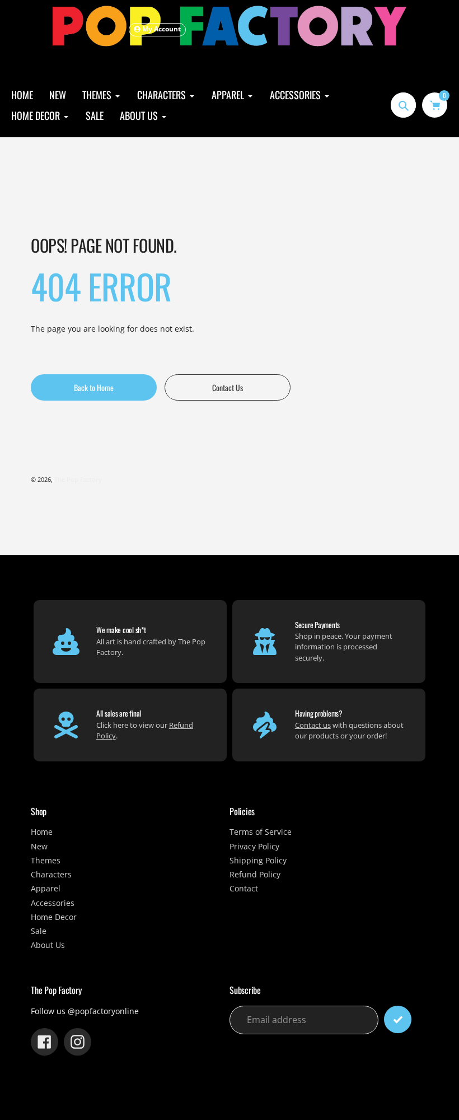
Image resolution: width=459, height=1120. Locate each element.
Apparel (45, 889)
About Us (48, 945)
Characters (51, 875)
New (39, 847)
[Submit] (397, 1019)
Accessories (52, 903)
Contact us (313, 725)
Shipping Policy (258, 861)
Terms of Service (261, 832)
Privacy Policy (254, 847)
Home (42, 832)
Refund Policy (255, 875)
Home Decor (54, 917)
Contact (244, 889)
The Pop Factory (78, 479)
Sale (38, 931)
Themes (45, 861)
